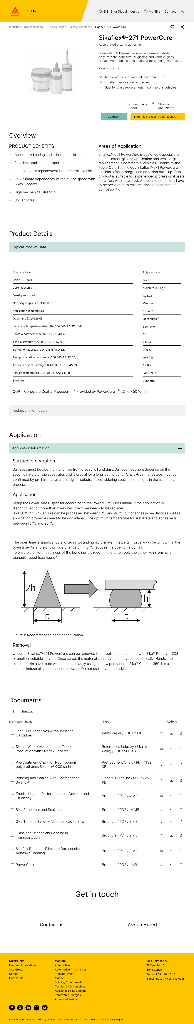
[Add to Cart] (181, 733)
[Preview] (161, 733)
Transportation (33, 26)
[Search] (182, 11)
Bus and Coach (57, 26)
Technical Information (29, 410)
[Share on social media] (183, 27)
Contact (113, 116)
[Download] (171, 733)
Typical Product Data (29, 247)
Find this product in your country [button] (155, 116)
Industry (14, 26)
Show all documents (166, 106)
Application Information (30, 448)
